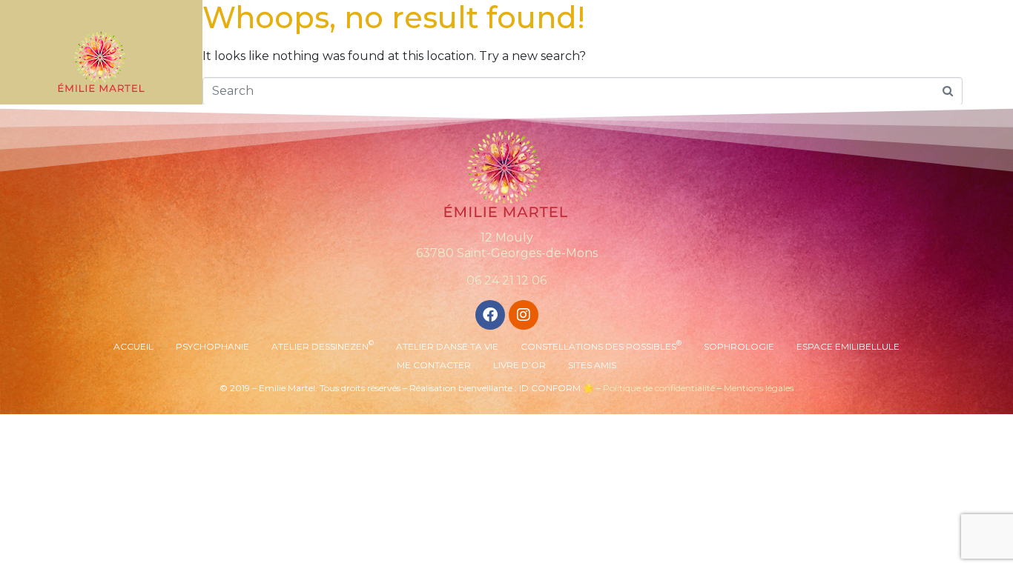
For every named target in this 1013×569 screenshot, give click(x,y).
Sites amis (592, 364)
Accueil (133, 346)
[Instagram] (523, 315)
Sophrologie (739, 346)
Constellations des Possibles (601, 345)
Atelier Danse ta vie (447, 346)
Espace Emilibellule (848, 346)
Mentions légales (758, 387)
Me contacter (434, 364)
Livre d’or (519, 364)
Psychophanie (212, 346)
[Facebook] (490, 315)
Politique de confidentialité (659, 387)
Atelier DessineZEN (322, 345)
